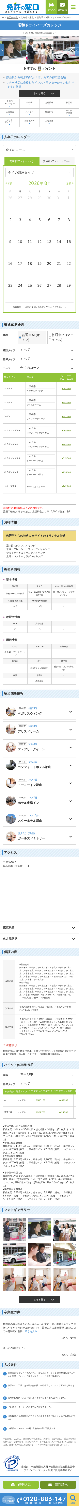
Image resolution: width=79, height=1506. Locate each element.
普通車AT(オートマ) (32, 337)
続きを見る (29, 1331)
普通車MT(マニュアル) (63, 337)
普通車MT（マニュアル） (57, 161)
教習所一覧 (12, 17)
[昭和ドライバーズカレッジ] (14, 1229)
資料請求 (62, 9)
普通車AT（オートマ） (22, 161)
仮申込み (51, 9)
